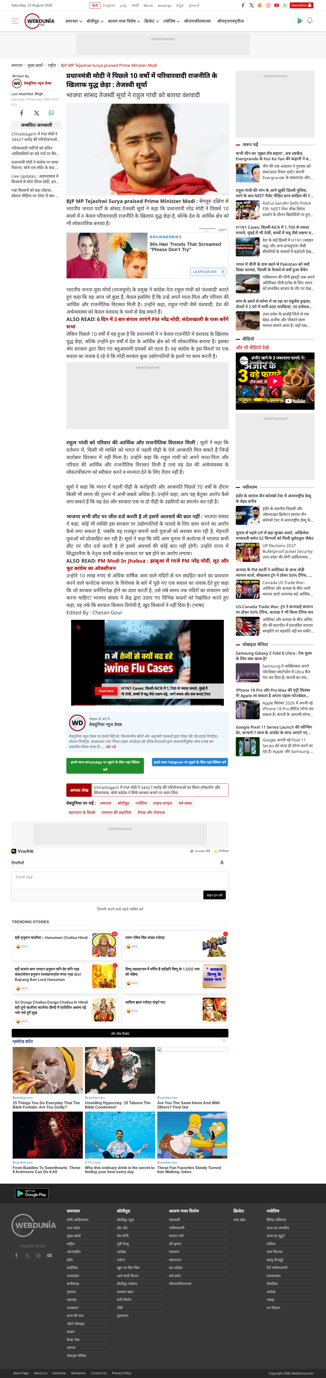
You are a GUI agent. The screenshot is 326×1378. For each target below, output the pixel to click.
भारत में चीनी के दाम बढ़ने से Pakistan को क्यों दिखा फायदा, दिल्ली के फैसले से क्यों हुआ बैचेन (273, 266)
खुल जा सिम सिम (128, 1267)
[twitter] (251, 5)
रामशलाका (274, 1275)
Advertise (59, 1373)
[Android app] (31, 1193)
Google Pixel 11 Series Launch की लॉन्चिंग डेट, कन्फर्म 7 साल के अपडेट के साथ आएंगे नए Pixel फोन (274, 729)
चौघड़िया (272, 1283)
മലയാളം (165, 5)
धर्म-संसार (185, 803)
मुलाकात (122, 1315)
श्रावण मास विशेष (122, 21)
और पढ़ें (111, 746)
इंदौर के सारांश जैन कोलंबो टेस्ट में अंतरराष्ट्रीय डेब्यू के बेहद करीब (273, 498)
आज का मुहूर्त (276, 1235)
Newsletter (299, 5)
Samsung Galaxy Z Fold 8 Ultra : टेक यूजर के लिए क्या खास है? (274, 655)
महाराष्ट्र (71, 1299)
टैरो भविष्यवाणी (277, 1267)
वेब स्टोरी (123, 1235)
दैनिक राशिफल (276, 1219)
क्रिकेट (149, 21)
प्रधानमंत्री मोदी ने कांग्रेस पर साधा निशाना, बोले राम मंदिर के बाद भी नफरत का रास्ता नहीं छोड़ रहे (35, 164)
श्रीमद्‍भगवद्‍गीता (230, 21)
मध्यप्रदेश (73, 1275)
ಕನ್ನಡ (180, 5)
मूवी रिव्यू (123, 1243)
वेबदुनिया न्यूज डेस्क (37, 83)
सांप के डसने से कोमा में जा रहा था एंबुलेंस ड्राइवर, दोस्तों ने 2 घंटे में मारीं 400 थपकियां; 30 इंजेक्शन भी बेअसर (273, 303)
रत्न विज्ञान (273, 1307)
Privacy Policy (121, 1373)
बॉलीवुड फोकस (127, 1283)
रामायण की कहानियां (116, 812)
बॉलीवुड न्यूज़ (125, 1219)
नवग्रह (270, 1299)
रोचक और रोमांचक (151, 812)
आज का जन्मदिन (278, 1227)
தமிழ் (123, 5)
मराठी (135, 5)
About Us (40, 1373)
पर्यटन (121, 1259)
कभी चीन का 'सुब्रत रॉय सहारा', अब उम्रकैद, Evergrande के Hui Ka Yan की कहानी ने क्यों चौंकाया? (274, 155)
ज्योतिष (169, 21)
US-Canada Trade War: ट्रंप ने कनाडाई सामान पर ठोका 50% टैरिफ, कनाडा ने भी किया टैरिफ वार (274, 609)
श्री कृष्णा (175, 1243)
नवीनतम (249, 487)
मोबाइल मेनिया (255, 644)
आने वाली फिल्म (127, 1275)
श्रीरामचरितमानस (197, 21)
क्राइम (70, 1331)
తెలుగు (148, 5)
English (109, 5)
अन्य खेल (239, 1219)
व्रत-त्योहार (176, 1267)
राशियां (271, 1243)
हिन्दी (95, 5)
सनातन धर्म (176, 1235)
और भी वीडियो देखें (252, 347)
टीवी (120, 1307)
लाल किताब (274, 1251)
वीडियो (248, 339)
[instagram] (268, 5)
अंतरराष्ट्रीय (74, 1251)
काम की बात (75, 1315)
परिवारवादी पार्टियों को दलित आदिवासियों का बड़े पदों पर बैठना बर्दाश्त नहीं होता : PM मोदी (35, 150)
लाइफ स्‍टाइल (162, 803)
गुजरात (71, 1291)
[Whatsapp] (285, 5)
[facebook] (243, 5)
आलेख (121, 1251)
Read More (106, 691)
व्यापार (71, 1347)
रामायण (174, 1251)
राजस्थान (73, 1307)
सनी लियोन (124, 1299)
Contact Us (99, 1373)
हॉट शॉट (122, 1227)
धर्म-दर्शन (175, 1275)
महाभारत (175, 1259)
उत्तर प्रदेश (73, 1227)
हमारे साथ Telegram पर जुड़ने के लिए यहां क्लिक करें (190, 762)
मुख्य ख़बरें (35, 65)
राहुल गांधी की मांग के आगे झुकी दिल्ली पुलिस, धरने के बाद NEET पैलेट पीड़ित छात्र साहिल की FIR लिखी (275, 192)
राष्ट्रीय (52, 65)
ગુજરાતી (193, 5)
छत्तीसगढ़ (73, 1283)
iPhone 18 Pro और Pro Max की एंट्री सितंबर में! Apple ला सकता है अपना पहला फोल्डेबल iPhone (273, 692)
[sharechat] (259, 5)
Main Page (21, 1373)
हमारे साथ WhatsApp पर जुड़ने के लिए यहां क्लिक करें (105, 766)
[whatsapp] (51, 113)
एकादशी (174, 1219)
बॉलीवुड (93, 21)
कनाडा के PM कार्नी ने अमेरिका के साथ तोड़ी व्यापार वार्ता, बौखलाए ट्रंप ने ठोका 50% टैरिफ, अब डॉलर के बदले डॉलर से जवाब (275, 572)
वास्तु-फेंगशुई (275, 1259)
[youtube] (276, 5)
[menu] (16, 21)
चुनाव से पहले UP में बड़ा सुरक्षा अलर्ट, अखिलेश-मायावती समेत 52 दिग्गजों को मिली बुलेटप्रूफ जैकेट (275, 535)
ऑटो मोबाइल (75, 1323)
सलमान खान (125, 1291)
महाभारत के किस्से (81, 812)
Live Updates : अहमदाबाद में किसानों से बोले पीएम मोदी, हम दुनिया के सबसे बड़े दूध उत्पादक (34, 178)
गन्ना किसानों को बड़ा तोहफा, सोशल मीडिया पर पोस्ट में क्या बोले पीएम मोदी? (36, 192)
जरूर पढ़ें (250, 144)
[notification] (310, 20)
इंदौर (70, 1259)
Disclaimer (78, 1373)
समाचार (72, 21)
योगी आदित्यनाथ (78, 1219)
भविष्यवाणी (176, 1227)
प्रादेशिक (72, 1267)
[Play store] (300, 20)
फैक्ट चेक (73, 1339)
